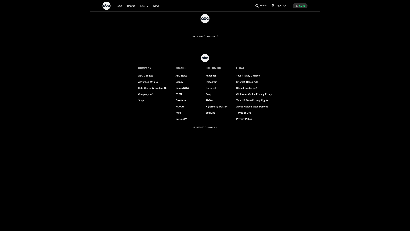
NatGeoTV (181, 118)
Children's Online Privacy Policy (254, 94)
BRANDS (181, 68)
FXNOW (180, 106)
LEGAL (240, 68)
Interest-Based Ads (247, 81)
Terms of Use (243, 112)
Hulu (178, 112)
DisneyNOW (182, 88)
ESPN (179, 94)
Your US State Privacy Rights (252, 100)
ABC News (181, 75)
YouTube (210, 112)
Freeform (181, 100)
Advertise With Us (148, 81)
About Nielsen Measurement (252, 106)
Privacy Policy (244, 118)
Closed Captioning (246, 88)
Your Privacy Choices (248, 75)
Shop (141, 100)
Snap (208, 94)
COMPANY (145, 68)
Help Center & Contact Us (152, 88)
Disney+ (180, 81)
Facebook (211, 75)
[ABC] (106, 6)
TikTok (209, 100)
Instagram (211, 81)
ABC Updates (145, 75)
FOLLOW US (213, 68)
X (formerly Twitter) (217, 106)
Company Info (146, 94)
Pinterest (211, 88)
